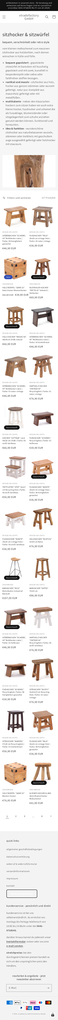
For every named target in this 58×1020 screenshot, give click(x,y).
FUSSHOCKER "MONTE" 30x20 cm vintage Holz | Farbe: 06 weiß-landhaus (13, 542)
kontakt (10, 885)
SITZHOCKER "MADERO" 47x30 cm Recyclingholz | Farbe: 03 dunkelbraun (13, 744)
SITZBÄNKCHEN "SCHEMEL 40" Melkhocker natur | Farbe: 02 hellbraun (14, 640)
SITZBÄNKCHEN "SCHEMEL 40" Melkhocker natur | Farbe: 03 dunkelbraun (41, 339)
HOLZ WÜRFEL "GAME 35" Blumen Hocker (13, 794)
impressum (12, 878)
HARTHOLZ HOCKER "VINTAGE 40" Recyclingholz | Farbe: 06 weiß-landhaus (40, 641)
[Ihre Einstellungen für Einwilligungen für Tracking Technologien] (52, 1014)
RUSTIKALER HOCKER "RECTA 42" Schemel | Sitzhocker (38, 290)
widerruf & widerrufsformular (21, 863)
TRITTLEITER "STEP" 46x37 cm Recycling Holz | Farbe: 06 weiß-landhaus (14, 490)
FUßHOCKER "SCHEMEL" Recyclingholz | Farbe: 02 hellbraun (40, 441)
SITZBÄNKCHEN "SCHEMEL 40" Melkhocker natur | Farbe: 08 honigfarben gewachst (14, 239)
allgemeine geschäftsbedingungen (24, 849)
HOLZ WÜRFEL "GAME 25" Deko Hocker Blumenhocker (14, 288)
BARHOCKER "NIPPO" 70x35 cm (38, 589)
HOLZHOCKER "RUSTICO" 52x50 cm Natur (40, 540)
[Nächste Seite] (50, 816)
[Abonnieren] (48, 987)
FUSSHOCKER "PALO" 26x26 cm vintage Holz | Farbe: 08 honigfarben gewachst (39, 745)
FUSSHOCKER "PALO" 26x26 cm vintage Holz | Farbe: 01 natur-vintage (39, 238)
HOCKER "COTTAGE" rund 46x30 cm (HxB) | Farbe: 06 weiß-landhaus (14, 441)
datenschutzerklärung (18, 856)
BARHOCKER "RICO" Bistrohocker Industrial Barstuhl (12, 591)
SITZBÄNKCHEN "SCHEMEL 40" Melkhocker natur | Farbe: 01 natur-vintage (14, 389)
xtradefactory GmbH (25, 1014)
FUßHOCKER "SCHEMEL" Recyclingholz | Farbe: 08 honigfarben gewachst (13, 692)
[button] (4, 16)
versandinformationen (18, 871)
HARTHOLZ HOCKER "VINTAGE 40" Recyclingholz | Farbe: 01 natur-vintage (40, 390)
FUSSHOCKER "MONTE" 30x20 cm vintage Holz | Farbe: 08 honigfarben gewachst (39, 491)
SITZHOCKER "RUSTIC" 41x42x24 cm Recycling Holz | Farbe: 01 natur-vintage (39, 693)
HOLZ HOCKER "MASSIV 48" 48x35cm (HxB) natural (14, 338)
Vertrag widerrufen (22, 893)
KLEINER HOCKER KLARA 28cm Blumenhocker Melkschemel (40, 796)
